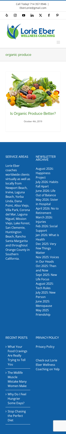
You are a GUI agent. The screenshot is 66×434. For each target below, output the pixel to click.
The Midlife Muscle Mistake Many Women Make (17, 379)
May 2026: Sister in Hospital (47, 202)
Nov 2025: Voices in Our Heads (47, 259)
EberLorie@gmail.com (33, 8)
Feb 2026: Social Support (47, 228)
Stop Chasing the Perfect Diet (17, 415)
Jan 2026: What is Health (47, 237)
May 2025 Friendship (43, 312)
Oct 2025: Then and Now (46, 268)
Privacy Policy (45, 347)
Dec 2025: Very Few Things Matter (46, 248)
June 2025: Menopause (44, 303)
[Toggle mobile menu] (58, 42)
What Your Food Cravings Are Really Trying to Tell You (17, 355)
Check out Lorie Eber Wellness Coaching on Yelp (48, 364)
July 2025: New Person (45, 294)
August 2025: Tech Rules (45, 286)
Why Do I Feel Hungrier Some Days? (17, 398)
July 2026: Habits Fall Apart (47, 184)
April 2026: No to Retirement (47, 210)
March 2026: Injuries (44, 219)
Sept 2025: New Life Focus (46, 277)
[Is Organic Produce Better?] (33, 90)
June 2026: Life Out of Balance (46, 193)
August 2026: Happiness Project (45, 173)
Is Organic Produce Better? (33, 113)
